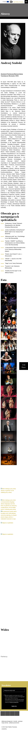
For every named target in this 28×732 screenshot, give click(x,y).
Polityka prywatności (14, 722)
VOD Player (24, 366)
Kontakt (15, 721)
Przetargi (20, 721)
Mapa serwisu (5, 722)
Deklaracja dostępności (7, 721)
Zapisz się (14, 706)
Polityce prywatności (14, 702)
